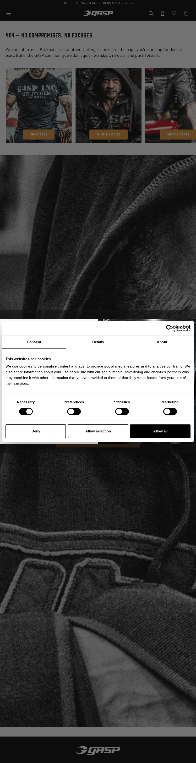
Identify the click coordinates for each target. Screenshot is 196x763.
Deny (36, 431)
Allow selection (98, 431)
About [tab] (162, 342)
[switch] (74, 411)
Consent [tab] (34, 342)
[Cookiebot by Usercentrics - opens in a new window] (170, 328)
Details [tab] (98, 342)
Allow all (160, 431)
